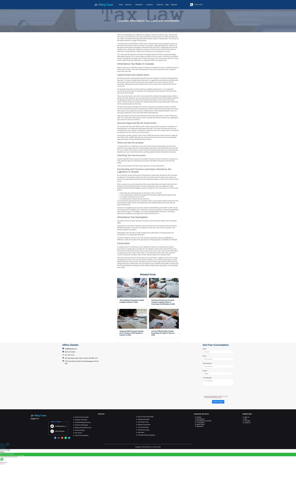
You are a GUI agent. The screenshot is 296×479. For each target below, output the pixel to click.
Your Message (207, 377)
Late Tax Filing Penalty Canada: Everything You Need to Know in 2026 (163, 333)
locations (149, 4)
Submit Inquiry (218, 402)
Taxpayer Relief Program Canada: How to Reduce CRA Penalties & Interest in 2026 (131, 333)
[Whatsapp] (65, 438)
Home (121, 4)
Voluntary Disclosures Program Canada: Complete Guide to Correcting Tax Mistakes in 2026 (163, 302)
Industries (138, 4)
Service (205, 370)
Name (204, 349)
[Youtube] (62, 438)
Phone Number (207, 363)
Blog (167, 4)
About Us (160, 4)
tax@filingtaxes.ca (60, 426)
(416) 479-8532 (59, 431)
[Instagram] (59, 438)
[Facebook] (55, 438)
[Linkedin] (69, 438)
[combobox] (218, 373)
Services (128, 4)
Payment (174, 4)
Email (204, 356)
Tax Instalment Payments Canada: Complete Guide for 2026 (131, 301)
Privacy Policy (218, 397)
